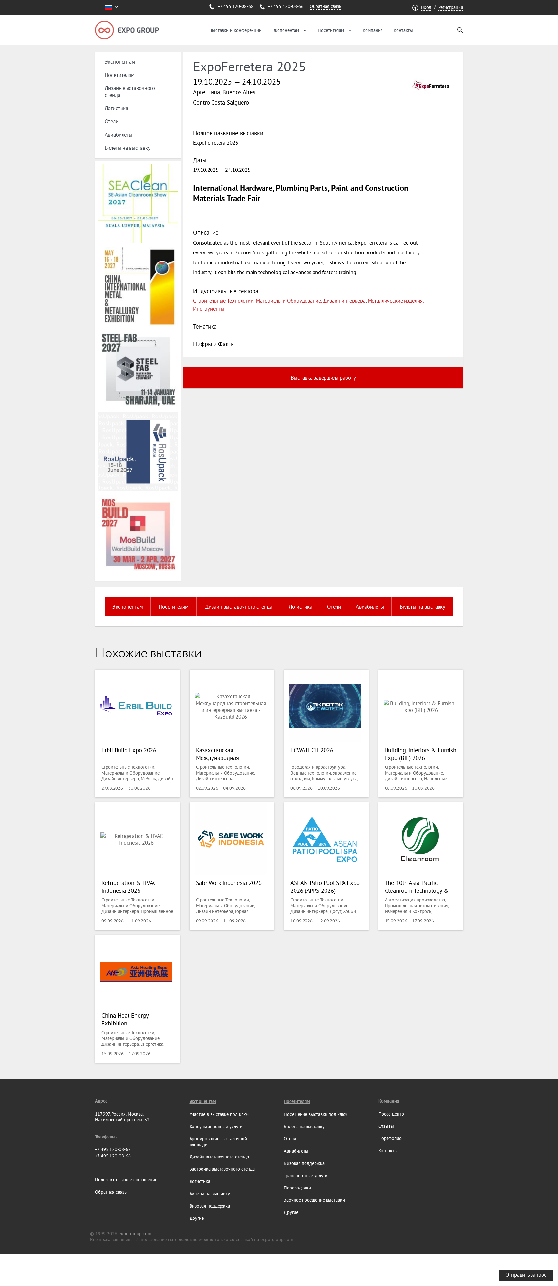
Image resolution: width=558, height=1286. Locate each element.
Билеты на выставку (127, 147)
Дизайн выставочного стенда (238, 606)
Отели (112, 121)
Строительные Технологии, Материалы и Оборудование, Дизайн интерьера (279, 300)
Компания (373, 30)
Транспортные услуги (305, 1175)
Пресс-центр (391, 1114)
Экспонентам (286, 30)
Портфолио (390, 1138)
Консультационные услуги (216, 1126)
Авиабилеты (118, 134)
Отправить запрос (526, 1274)
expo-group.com (135, 1234)
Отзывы (386, 1126)
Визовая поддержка (210, 1206)
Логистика (116, 108)
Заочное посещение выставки (314, 1200)
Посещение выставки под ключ (315, 1114)
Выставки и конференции (235, 30)
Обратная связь (325, 6)
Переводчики (297, 1188)
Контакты (403, 30)
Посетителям (331, 30)
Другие (197, 1218)
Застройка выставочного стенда (222, 1169)
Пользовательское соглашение (126, 1180)
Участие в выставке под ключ (219, 1114)
